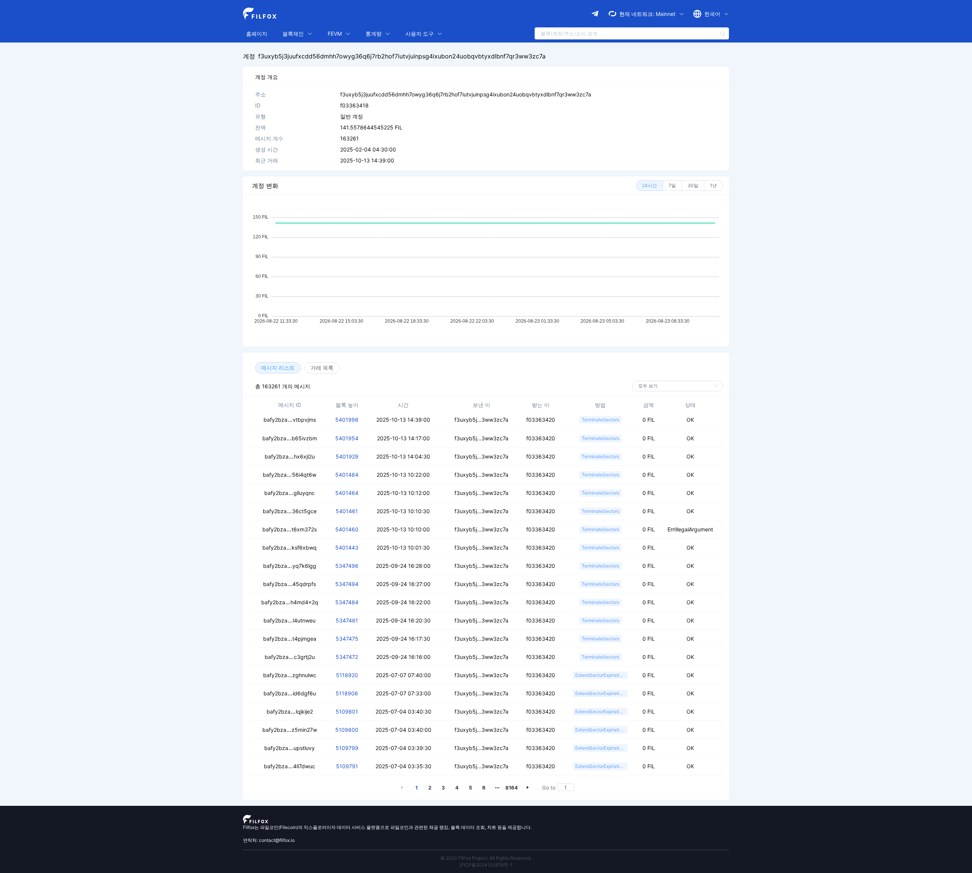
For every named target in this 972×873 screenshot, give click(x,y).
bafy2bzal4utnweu (290, 620)
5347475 (347, 638)
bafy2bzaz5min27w (289, 729)
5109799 (347, 748)
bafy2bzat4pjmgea (289, 638)
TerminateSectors (600, 419)
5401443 (346, 547)
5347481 (347, 620)
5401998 (346, 419)
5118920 (347, 675)
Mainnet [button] (666, 14)
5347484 (346, 602)
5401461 (347, 511)
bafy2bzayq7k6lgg (289, 566)
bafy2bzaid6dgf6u (290, 693)
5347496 (346, 566)
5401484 (346, 474)
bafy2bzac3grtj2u (290, 657)
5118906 (347, 693)
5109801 (347, 711)
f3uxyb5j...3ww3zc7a (481, 419)
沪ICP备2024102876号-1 (486, 865)
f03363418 (354, 105)
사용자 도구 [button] (420, 33)
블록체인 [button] (293, 33)
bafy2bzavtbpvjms (290, 419)
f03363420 (540, 419)
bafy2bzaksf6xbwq (289, 547)
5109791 (347, 766)
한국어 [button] (713, 14)
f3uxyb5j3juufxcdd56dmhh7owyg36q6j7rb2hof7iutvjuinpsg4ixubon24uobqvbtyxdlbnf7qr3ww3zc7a (402, 56)
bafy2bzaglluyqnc (289, 493)
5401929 (347, 456)
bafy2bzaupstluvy (289, 748)
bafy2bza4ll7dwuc (289, 766)
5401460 (346, 529)
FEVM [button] (335, 33)
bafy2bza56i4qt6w (289, 474)
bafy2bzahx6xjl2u (290, 456)
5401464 (346, 493)
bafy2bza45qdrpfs (289, 584)
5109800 (346, 729)
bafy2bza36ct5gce (290, 511)
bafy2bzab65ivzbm (289, 438)
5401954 (346, 438)
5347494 (346, 584)
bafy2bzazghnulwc (289, 675)
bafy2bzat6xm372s (289, 529)
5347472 (347, 657)
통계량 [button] (374, 33)
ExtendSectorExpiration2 (601, 675)
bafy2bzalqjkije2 (290, 711)
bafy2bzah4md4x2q (289, 602)
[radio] (649, 185)
